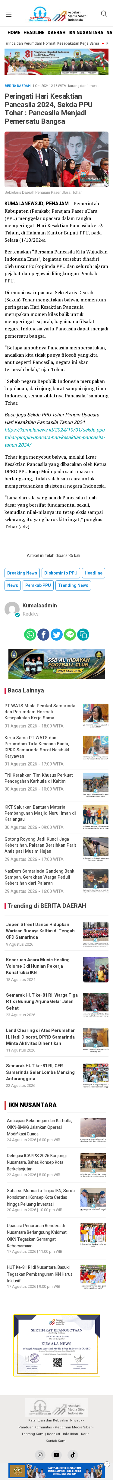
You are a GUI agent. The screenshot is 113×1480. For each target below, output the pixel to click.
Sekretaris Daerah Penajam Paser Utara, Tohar (43, 192)
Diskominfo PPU (60, 573)
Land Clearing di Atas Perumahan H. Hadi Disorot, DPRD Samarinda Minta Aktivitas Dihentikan (41, 1037)
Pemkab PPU (38, 585)
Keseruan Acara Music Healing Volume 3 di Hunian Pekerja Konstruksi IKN (38, 966)
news (12, 585)
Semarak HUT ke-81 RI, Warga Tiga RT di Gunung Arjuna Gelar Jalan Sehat (42, 1001)
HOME (14, 33)
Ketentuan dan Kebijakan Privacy (55, 1420)
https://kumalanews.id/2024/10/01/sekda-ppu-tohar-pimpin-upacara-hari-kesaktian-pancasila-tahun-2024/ (55, 437)
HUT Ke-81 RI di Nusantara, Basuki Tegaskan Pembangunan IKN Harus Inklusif (40, 1274)
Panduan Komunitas (35, 1427)
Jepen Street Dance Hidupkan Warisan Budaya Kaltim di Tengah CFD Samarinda (40, 931)
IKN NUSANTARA (85, 33)
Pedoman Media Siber (73, 1427)
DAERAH (56, 33)
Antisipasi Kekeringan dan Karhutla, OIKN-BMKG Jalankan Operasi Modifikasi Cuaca (39, 1128)
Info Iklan (70, 1434)
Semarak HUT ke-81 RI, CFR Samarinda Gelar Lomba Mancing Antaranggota (40, 1072)
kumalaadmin (40, 606)
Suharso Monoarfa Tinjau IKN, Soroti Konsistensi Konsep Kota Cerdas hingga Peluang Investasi (41, 1198)
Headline (93, 573)
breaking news (22, 573)
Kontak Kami (56, 1441)
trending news (73, 585)
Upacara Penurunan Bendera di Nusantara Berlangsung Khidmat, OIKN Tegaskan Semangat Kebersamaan (37, 1236)
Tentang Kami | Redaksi (40, 1434)
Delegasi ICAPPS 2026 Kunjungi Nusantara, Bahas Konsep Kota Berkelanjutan (37, 1163)
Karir (85, 1434)
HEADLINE (34, 33)
